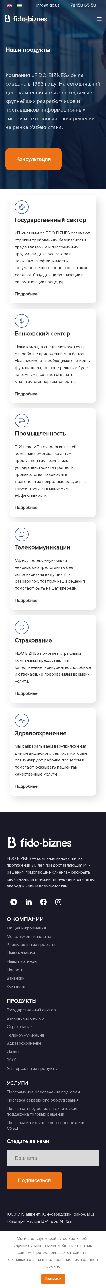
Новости (15, 970)
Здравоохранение (24, 1043)
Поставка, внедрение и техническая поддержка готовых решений (42, 1111)
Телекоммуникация (25, 1035)
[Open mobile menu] (99, 19)
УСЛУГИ (17, 1083)
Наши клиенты (21, 953)
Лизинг (13, 1051)
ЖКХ (11, 1060)
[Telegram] (13, 902)
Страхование (19, 1026)
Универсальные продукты (32, 1068)
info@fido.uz (48, 5)
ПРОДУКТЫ (21, 1001)
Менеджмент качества (29, 936)
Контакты (16, 986)
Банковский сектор (42, 333)
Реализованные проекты (31, 944)
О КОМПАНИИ (25, 919)
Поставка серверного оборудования (43, 1100)
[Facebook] (43, 902)
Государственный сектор (31, 1010)
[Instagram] (58, 902)
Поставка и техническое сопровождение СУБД (47, 1125)
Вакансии (15, 978)
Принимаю (53, 1279)
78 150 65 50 (83, 5)
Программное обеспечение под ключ (43, 1092)
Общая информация (26, 928)
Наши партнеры (22, 961)
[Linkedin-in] (28, 902)
